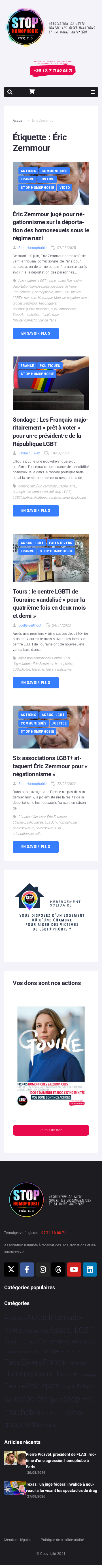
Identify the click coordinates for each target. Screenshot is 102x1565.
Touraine (37, 669)
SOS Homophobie (63, 309)
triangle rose (50, 315)
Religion (85, 1387)
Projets (68, 1386)
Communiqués (54, 171)
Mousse (60, 298)
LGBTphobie (21, 669)
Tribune (56, 1414)
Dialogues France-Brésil (21, 1352)
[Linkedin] (90, 1269)
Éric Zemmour (23, 292)
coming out (26, 486)
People (15, 1386)
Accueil (19, 120)
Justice (47, 179)
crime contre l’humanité (65, 281)
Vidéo (65, 187)
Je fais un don (50, 1130)
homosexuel (45, 828)
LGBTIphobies (23, 498)
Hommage (76, 1363)
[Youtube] (74, 1269)
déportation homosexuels (31, 286)
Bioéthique (16, 1342)
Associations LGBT (32, 281)
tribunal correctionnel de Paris (34, 320)
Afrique (31, 1331)
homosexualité (43, 492)
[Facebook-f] (27, 1269)
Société (34, 1399)
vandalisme (63, 669)
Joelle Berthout (29, 625)
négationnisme (77, 298)
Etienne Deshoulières (28, 822)
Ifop (58, 492)
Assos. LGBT (32, 543)
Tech (45, 1413)
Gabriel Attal (67, 486)
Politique (40, 498)
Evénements (73, 1351)
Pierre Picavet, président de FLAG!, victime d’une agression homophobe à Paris (61, 1460)
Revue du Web (29, 453)
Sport (55, 1399)
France (27, 179)
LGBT (66, 492)
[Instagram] (43, 1269)
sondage (55, 498)
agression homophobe (34, 658)
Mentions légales (17, 1540)
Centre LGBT (61, 658)
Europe (49, 1351)
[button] (93, 92)
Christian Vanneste (32, 817)
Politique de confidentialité (62, 1540)
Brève (34, 1342)
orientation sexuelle (27, 834)
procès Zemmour (25, 303)
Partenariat (87, 1375)
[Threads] (58, 1269)
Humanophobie (29, 1374)
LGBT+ (18, 298)
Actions (28, 171)
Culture (88, 1342)
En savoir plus (35, 333)
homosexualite (23, 828)
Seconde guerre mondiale (31, 309)
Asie (44, 1331)
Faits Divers (60, 543)
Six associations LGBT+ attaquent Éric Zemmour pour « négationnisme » (50, 766)
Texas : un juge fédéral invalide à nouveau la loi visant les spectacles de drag (61, 1487)
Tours (49, 669)
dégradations (22, 664)
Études (50, 1425)
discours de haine (63, 286)
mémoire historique (38, 298)
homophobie (44, 292)
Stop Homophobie (37, 187)
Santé (12, 1399)
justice (76, 292)
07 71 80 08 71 (53, 1233)
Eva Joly (51, 822)
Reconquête (47, 303)
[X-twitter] (11, 1269)
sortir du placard (74, 498)
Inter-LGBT (62, 292)
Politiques (50, 366)
